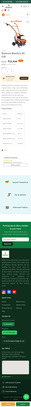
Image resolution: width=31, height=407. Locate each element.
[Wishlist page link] (5, 10)
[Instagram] (4, 292)
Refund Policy (20, 302)
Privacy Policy (6, 305)
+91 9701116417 (11, 332)
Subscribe (7, 244)
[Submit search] (27, 15)
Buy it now (23, 404)
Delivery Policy (20, 305)
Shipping (3, 64)
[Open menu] (2, 6)
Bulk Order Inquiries (22, 1)
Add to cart (8, 404)
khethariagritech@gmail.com (15, 341)
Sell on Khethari (7, 1)
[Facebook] (9, 292)
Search (4, 302)
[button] (8, 10)
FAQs (3, 311)
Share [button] (5, 150)
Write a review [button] (15, 165)
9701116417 (9, 324)
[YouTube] (14, 292)
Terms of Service (7, 308)
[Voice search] (3, 14)
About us (19, 308)
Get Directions (6, 376)
